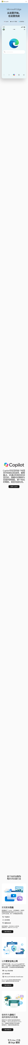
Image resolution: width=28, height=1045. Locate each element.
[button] (26, 1)
